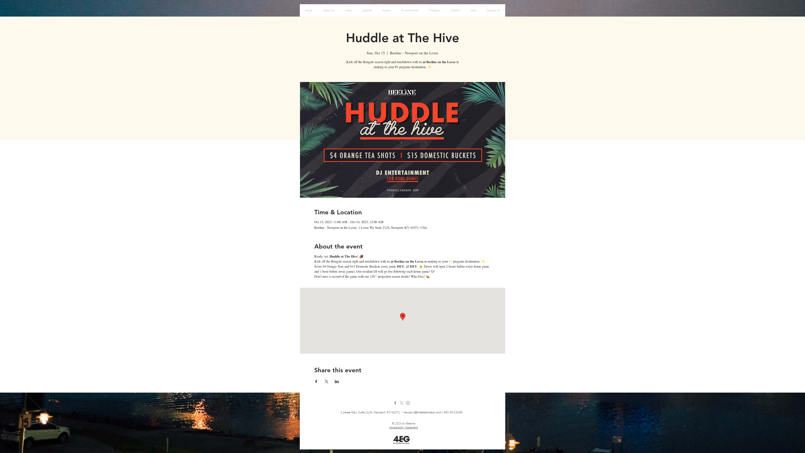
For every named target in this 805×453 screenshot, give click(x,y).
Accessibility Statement (403, 427)
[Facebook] (395, 403)
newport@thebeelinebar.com (422, 412)
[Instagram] (407, 403)
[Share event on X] (326, 381)
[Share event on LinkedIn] (337, 381)
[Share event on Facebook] (316, 381)
